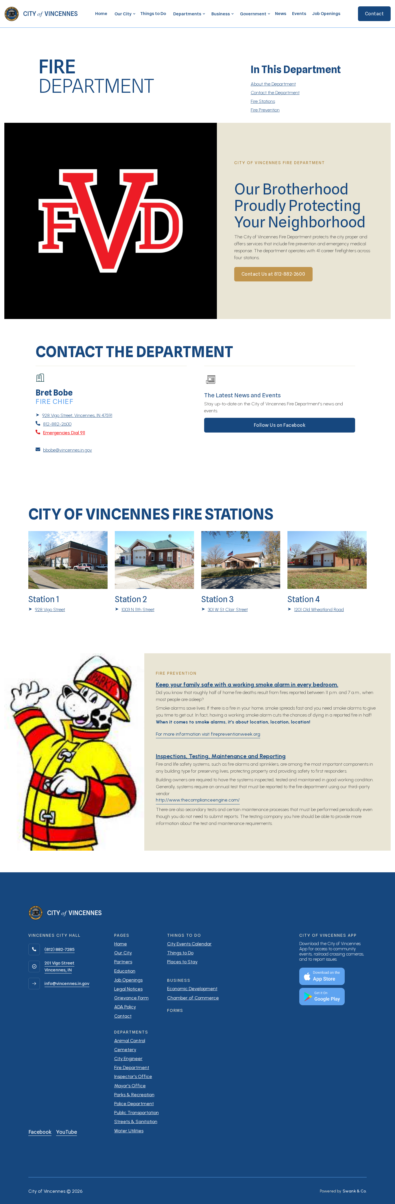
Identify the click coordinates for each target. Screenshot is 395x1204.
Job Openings (326, 13)
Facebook (39, 1132)
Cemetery (125, 1049)
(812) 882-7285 (60, 949)
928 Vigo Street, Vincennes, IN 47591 (77, 415)
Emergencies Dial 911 (64, 432)
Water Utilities (128, 1130)
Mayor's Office (130, 1085)
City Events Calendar (189, 944)
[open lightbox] (110, 221)
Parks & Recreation (134, 1094)
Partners (123, 961)
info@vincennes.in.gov (67, 983)
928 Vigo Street (50, 609)
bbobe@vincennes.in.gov (67, 450)
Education (124, 971)
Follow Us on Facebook (280, 425)
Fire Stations (263, 101)
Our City (123, 953)
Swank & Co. (355, 1191)
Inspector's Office (133, 1076)
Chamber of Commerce (193, 998)
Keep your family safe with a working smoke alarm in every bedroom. (247, 684)
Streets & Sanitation (135, 1121)
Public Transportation (136, 1112)
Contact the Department (275, 92)
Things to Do (153, 13)
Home (101, 13)
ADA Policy (125, 1007)
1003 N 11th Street (137, 609)
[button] (123, 14)
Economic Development (192, 988)
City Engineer (128, 1058)
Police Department (134, 1103)
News (280, 13)
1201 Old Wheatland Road (319, 609)
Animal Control (129, 1040)
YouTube (66, 1132)
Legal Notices (128, 989)
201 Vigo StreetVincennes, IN (59, 966)
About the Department (273, 84)
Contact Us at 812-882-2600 (273, 274)
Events (299, 13)
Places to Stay (182, 961)
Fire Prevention (265, 110)
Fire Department (131, 1067)
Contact (374, 13)
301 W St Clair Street (228, 609)
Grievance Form (131, 998)
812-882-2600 (57, 424)
